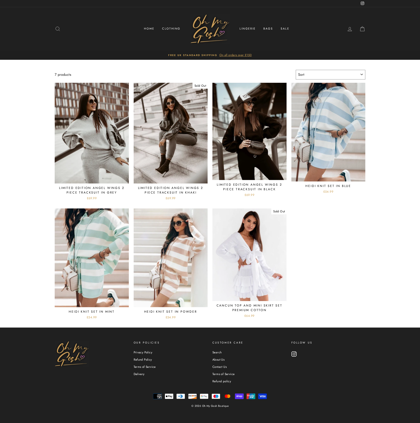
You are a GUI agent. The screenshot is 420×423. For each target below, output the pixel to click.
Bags (268, 28)
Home (149, 28)
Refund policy (221, 381)
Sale (285, 28)
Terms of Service (145, 367)
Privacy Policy (143, 352)
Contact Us (219, 367)
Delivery (139, 374)
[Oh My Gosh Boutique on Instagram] (294, 354)
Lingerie (248, 28)
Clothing (171, 28)
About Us (218, 359)
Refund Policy (143, 359)
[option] (210, 55)
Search (217, 352)
